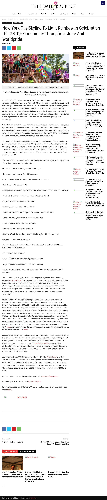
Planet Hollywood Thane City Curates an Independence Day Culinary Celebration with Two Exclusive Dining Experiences (95, 90)
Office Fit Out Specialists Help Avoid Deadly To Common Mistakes (55, 443)
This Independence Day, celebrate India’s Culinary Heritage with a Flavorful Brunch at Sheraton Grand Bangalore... (94, 161)
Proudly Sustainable (41, 343)
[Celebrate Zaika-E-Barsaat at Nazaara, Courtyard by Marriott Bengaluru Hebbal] (78, 172)
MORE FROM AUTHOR (27, 451)
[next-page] (7, 485)
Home (4, 20)
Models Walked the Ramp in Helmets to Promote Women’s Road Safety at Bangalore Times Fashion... (94, 216)
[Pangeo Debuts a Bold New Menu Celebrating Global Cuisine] (58, 463)
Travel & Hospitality (17, 22)
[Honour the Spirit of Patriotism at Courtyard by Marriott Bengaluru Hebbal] (78, 205)
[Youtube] (97, 3)
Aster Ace (33, 498)
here (26, 330)
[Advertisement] (35, 414)
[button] (103, 3)
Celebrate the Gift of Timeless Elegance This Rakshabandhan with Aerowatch (94, 182)
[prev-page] (3, 485)
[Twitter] (9, 48)
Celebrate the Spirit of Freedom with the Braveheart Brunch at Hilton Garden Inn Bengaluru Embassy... (93, 136)
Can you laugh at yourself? (12, 442)
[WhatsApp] (19, 48)
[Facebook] (94, 3)
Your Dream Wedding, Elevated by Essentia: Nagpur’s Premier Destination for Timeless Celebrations (94, 148)
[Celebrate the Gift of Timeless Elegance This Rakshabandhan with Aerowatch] (78, 182)
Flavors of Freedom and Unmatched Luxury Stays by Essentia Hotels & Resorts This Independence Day (94, 193)
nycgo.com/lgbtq (34, 382)
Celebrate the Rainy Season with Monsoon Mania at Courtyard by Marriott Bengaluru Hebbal (94, 102)
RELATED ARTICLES (10, 451)
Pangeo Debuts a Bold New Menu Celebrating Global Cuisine (58, 474)
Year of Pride (51, 357)
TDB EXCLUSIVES (13, 20)
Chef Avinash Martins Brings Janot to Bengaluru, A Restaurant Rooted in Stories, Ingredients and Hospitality (35, 476)
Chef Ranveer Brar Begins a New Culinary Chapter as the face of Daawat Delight (12, 474)
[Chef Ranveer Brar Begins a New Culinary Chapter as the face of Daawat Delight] (12, 463)
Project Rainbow (15, 280)
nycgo (8, 327)
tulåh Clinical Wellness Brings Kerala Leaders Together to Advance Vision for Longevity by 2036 (93, 124)
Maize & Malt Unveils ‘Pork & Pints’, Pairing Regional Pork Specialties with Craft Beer (94, 113)
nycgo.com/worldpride (49, 376)
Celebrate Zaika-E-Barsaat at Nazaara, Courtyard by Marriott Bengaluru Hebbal (95, 171)
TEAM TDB (7, 43)
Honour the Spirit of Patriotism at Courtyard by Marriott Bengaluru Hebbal (94, 204)
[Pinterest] (14, 48)
